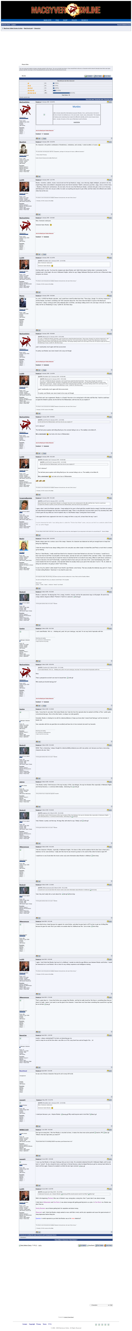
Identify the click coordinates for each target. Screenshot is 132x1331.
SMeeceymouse (24, 847)
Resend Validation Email (124, 24)
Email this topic (99, 99)
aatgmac (22, 782)
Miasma (22, 296)
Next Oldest (58, 1240)
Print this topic (108, 99)
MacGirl (22, 538)
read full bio (77, 122)
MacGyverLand (28, 28)
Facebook (38, 133)
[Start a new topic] (97, 76)
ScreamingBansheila (26, 498)
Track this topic (90, 99)
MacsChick (23, 142)
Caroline (22, 628)
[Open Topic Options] (23, 1245)
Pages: (30, 1245)
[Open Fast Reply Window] (90, 1245)
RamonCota (23, 1035)
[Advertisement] (66, 48)
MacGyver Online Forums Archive (13, 28)
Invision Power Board (69, 1317)
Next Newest (73, 1240)
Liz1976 (22, 180)
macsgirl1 (22, 1100)
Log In (13, 24)
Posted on (38, 102)
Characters (37, 28)
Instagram (46, 133)
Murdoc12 (22, 592)
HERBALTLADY (24, 1130)
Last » (40, 1245)
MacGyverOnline (24, 102)
